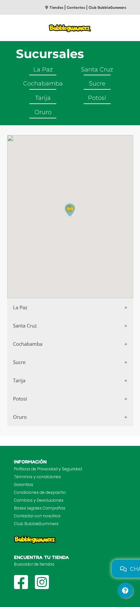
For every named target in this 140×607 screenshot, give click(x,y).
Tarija (43, 97)
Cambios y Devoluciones (38, 500)
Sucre (97, 83)
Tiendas (56, 7)
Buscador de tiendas (34, 564)
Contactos (76, 7)
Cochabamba (43, 83)
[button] (70, 210)
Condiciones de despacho (40, 492)
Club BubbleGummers (107, 7)
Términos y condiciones (37, 476)
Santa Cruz (97, 69)
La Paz (43, 69)
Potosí (97, 97)
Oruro (43, 112)
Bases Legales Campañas (39, 508)
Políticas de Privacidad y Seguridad (48, 469)
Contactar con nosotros (37, 516)
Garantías (23, 484)
